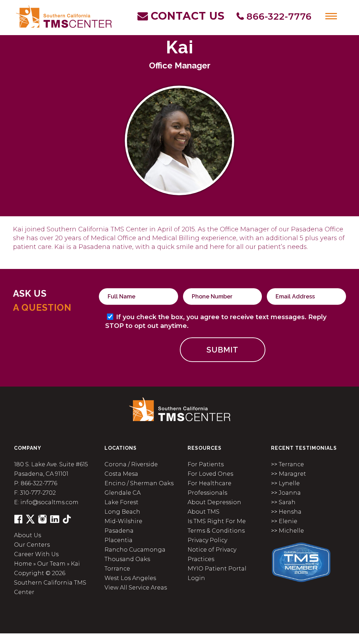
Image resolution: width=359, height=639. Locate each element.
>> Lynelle (285, 483)
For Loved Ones (210, 473)
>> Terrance (287, 464)
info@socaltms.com (49, 502)
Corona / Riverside (131, 464)
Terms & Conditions (216, 530)
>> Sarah (283, 502)
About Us (27, 535)
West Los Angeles (130, 578)
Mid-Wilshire (123, 521)
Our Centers (32, 544)
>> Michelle (287, 530)
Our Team (51, 563)
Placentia (118, 540)
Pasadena (119, 530)
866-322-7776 (39, 483)
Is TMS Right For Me (217, 521)
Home (23, 563)
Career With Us (36, 554)
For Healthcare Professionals (209, 488)
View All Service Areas (135, 587)
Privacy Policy (207, 540)
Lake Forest (121, 502)
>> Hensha (286, 511)
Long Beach (122, 511)
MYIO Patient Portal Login (217, 573)
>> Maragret (288, 473)
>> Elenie (284, 521)
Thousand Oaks (127, 559)
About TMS (203, 511)
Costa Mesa (121, 473)
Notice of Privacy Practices (212, 554)
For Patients (206, 464)
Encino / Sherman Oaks (139, 483)
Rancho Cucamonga (134, 549)
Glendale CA (122, 492)
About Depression (214, 502)
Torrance (117, 568)
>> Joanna (286, 492)
